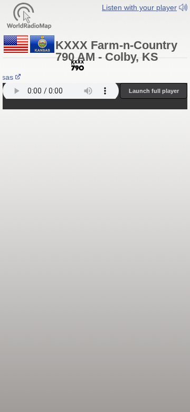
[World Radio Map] (29, 15)
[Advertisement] (95, 173)
